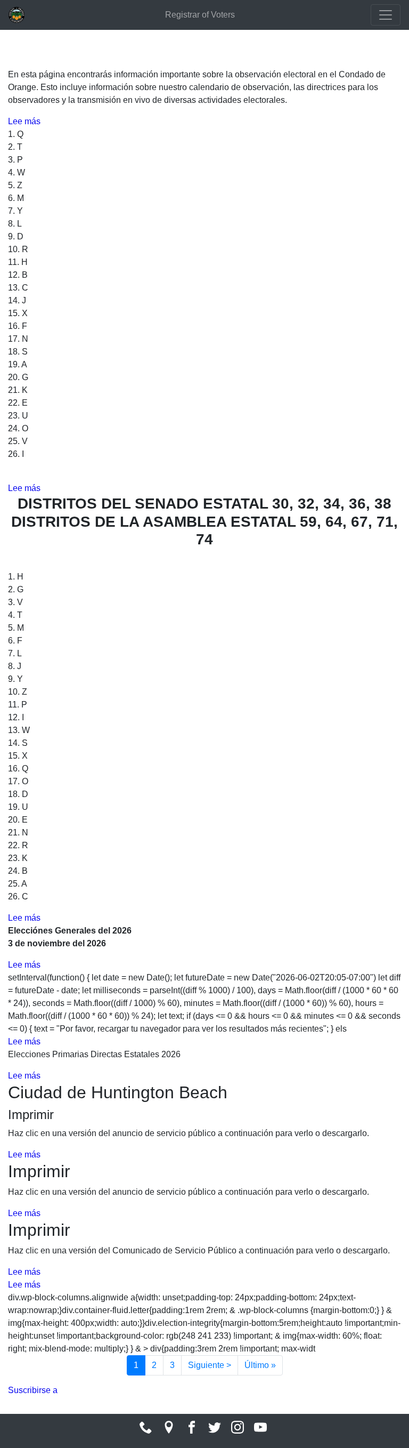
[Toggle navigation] (385, 15)
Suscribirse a (33, 1390)
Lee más (24, 121)
